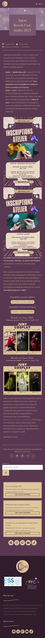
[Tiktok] (34, 542)
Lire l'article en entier (22, 494)
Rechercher (5, 463)
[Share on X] (12, 456)
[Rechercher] (5, 473)
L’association (14, 605)
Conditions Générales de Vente (25, 614)
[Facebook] (11, 542)
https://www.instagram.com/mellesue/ (18, 420)
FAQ (16, 608)
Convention (25, 47)
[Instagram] (16, 542)
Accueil (6, 605)
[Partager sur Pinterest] (22, 456)
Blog (39, 605)
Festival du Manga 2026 (13, 486)
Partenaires (33, 605)
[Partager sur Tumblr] (28, 456)
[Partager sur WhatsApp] (33, 456)
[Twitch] (22, 542)
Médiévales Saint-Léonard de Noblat (17, 504)
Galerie (5, 608)
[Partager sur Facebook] (17, 456)
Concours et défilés (12, 47)
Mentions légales (19, 611)
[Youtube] (28, 542)
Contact (12, 608)
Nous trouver (24, 605)
